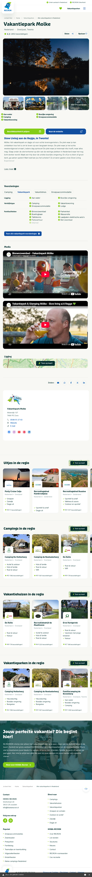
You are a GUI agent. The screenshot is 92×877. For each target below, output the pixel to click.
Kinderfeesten (10, 857)
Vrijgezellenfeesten (12, 853)
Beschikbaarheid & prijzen (18, 131)
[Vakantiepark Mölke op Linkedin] (29, 432)
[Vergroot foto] (13, 103)
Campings (54, 799)
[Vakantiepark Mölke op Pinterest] (24, 432)
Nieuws (52, 845)
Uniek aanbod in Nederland (58, 2)
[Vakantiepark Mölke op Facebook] (9, 432)
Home (18, 18)
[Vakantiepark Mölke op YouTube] (19, 432)
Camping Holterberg (14, 691)
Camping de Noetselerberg (46, 557)
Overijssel (18, 494)
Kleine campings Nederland (15, 861)
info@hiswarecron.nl (11, 807)
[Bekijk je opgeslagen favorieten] (61, 8)
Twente (84, 697)
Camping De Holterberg (16, 557)
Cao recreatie (55, 857)
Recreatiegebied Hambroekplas (41, 492)
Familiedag (9, 845)
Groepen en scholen (57, 811)
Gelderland (48, 497)
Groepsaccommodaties (14, 834)
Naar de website (56, 131)
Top (86, 789)
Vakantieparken (73, 8)
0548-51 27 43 (16, 420)
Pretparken (9, 842)
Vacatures (53, 842)
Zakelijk (53, 819)
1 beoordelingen (15, 510)
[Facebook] (5, 820)
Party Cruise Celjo (13, 491)
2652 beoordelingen (19, 34)
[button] (86, 492)
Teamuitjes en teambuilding (15, 849)
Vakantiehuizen (55, 803)
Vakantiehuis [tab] (40, 192)
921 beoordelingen (46, 575)
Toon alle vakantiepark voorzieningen (21, 234)
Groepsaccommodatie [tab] (61, 192)
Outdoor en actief (56, 815)
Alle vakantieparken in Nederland (49, 18)
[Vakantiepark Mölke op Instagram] (14, 432)
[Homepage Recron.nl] (7, 871)
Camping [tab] (8, 192)
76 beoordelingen (74, 575)
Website (13, 423)
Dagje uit (53, 823)
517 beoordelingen (75, 510)
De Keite (67, 557)
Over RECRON (55, 834)
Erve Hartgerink (70, 623)
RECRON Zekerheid (78, 2)
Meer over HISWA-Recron (17, 765)
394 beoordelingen (75, 710)
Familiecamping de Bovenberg (71, 692)
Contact (53, 849)
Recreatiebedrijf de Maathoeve (43, 624)
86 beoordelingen (74, 644)
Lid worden (54, 838)
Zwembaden (10, 838)
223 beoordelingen (46, 644)
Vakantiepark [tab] (23, 192)
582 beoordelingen (16, 575)
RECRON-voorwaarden (59, 853)
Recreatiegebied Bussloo (74, 491)
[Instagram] (11, 820)
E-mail (12, 426)
